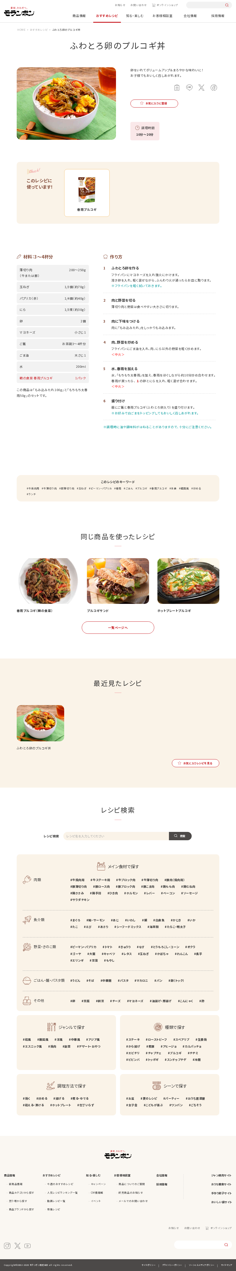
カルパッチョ (193, 1046)
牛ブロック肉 (126, 880)
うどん (76, 980)
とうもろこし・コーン (166, 947)
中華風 (75, 1039)
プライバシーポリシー (172, 1265)
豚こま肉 (149, 886)
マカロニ (142, 980)
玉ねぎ (82, 488)
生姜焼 (202, 1039)
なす (142, 947)
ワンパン (176, 1105)
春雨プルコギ (159, 488)
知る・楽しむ (134, 15)
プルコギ (142, 488)
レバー (150, 893)
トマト (108, 947)
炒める (197, 488)
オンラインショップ (167, 5)
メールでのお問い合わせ (133, 1201)
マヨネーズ (136, 1001)
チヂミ (194, 1053)
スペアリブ (182, 1039)
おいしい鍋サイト (221, 1202)
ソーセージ (190, 893)
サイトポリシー (148, 1265)
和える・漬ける (34, 1105)
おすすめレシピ (107, 15)
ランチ (32, 494)
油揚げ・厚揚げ (162, 1001)
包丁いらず (86, 1105)
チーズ (116, 1001)
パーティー (172, 1098)
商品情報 (79, 15)
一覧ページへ (118, 627)
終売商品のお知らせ (131, 1192)
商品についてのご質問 (132, 1184)
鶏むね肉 (189, 886)
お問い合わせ (138, 5)
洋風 (60, 1039)
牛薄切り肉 (50, 488)
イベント (96, 1201)
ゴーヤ (76, 954)
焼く (27, 1098)
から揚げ (134, 1046)
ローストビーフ (157, 1039)
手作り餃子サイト (221, 1193)
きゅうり (126, 947)
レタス (127, 954)
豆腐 (86, 1001)
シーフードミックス (129, 926)
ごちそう (196, 1105)
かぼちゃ (163, 954)
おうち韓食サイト (221, 1184)
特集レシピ (53, 1209)
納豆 (101, 1001)
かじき (177, 920)
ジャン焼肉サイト (221, 1175)
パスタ (124, 980)
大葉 (92, 954)
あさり (104, 926)
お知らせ (120, 5)
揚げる (60, 1098)
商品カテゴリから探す (21, 1192)
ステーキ (134, 1039)
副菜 (67, 1046)
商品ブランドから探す (21, 1209)
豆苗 (95, 960)
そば (91, 980)
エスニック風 (33, 1046)
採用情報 (217, 15)
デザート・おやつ (89, 1046)
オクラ (191, 947)
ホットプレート (61, 1105)
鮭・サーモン (96, 920)
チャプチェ (154, 1053)
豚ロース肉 (102, 886)
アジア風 (94, 1039)
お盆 (131, 1098)
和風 (28, 1039)
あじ (116, 920)
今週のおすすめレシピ (60, 1184)
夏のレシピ (150, 1098)
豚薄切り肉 (67, 488)
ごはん (129, 488)
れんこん (182, 954)
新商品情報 (16, 1184)
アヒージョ (169, 1046)
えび (89, 926)
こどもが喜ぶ (154, 1105)
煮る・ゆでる (80, 1098)
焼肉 (53, 1046)
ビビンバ (134, 1059)
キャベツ (109, 954)
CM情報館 (97, 1192)
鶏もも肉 (169, 886)
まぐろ (76, 920)
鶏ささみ (78, 893)
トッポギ (153, 1059)
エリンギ (77, 960)
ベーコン (169, 893)
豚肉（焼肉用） (175, 880)
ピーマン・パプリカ (101, 488)
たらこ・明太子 (176, 926)
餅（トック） (177, 980)
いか (192, 920)
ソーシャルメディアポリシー (201, 1265)
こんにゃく (186, 1001)
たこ (75, 926)
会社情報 (190, 15)
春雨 (118, 488)
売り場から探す (18, 1201)
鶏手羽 (96, 893)
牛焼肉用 (33, 488)
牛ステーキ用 (101, 880)
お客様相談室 (162, 15)
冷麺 (198, 1059)
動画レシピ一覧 (56, 1201)
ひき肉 (113, 893)
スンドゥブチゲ (176, 1059)
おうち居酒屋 (196, 1098)
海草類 (154, 926)
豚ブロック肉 (126, 886)
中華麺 (107, 980)
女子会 (132, 1105)
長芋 (199, 954)
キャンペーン (98, 1184)
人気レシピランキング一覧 (62, 1192)
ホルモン (132, 893)
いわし (131, 920)
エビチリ (134, 1053)
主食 (173, 488)
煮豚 (152, 1046)
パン (159, 980)
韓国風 (185, 488)
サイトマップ (226, 1265)
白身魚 (159, 920)
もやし (110, 960)
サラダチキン (80, 899)
